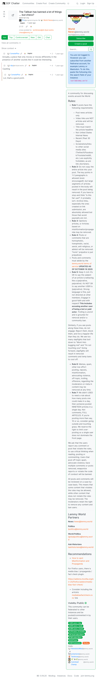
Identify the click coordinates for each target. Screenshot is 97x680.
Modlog (86, 643)
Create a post (81, 44)
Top (11, 37)
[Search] (77, 3)
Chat (48, 37)
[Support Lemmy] (68, 3)
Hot (4, 37)
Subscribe (80, 38)
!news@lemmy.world (83, 521)
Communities (28, 3)
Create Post (41, 3)
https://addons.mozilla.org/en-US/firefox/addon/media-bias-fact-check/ (80, 582)
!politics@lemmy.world (78, 529)
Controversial (22, 37)
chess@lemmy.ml (25, 32)
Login (82, 3)
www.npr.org (24, 18)
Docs (70, 676)
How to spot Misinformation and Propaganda (80, 561)
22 (22, 26)
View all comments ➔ (11, 43)
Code (76, 676)
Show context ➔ (9, 48)
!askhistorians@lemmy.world (80, 547)
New (33, 37)
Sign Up (90, 3)
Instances (61, 676)
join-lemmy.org (87, 676)
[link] (26, 26)
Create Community (57, 3)
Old (39, 37)
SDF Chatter (13, 3)
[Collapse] (4, 53)
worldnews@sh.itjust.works (43, 30)
